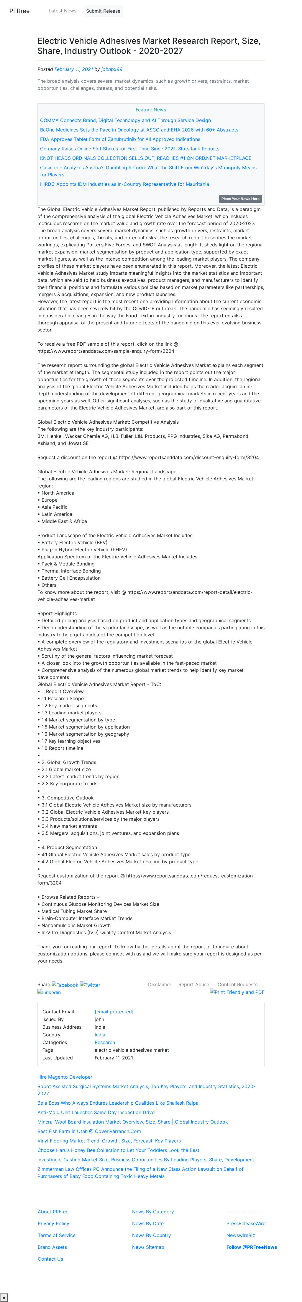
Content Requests (237, 984)
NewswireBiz (240, 1235)
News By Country (151, 1235)
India (100, 1035)
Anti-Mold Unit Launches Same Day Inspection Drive (96, 1112)
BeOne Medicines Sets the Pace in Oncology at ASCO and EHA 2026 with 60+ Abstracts (139, 130)
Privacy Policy (53, 1223)
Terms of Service (57, 1235)
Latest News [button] (62, 11)
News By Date (148, 1223)
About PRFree (53, 1212)
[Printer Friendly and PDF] (237, 991)
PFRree (19, 10)
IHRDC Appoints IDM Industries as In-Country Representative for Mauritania (124, 184)
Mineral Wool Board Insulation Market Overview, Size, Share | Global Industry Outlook (132, 1122)
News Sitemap (148, 1247)
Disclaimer (159, 984)
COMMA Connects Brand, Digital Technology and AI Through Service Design (125, 120)
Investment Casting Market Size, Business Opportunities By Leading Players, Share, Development (145, 1160)
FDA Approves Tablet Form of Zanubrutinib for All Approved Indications (120, 139)
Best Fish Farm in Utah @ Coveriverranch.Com (89, 1131)
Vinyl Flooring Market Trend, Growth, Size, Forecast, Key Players (109, 1141)
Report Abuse (193, 984)
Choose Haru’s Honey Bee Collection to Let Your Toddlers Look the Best (118, 1150)
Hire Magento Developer (64, 1077)
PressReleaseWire (245, 1223)
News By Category (153, 1212)
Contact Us (50, 1259)
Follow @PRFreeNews (251, 1247)
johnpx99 (111, 69)
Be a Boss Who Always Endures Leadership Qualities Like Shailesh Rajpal (118, 1103)
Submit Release (103, 11)
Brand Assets (52, 1247)
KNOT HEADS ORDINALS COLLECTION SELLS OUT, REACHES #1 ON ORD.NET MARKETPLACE (146, 158)
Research (105, 1042)
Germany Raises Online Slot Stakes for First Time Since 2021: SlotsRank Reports (129, 149)
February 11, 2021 (74, 69)
